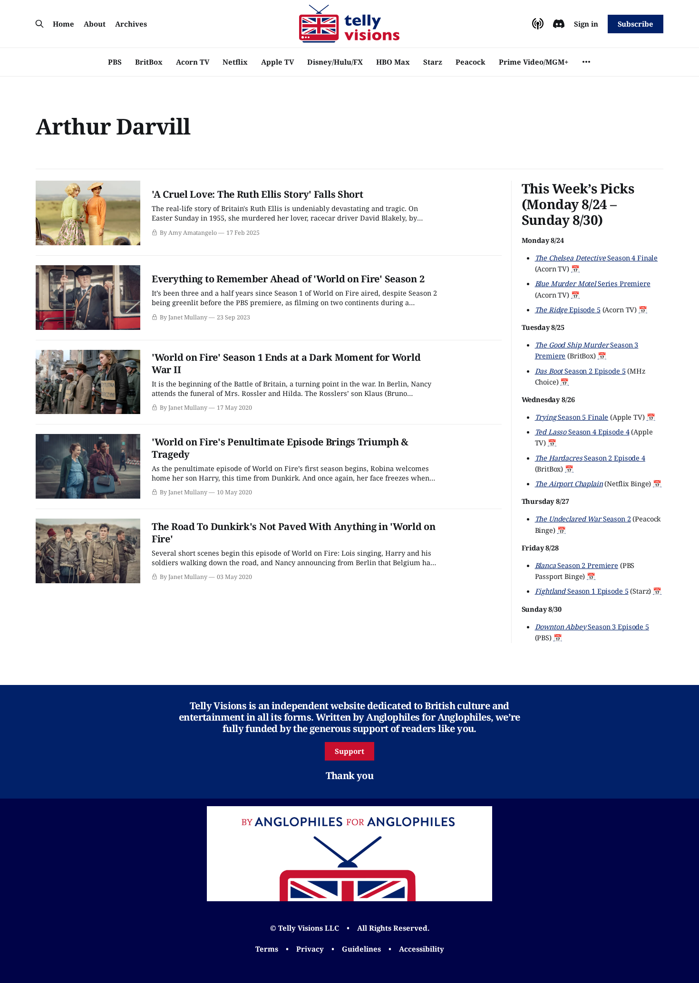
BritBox (149, 62)
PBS (115, 62)
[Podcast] (538, 23)
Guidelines (361, 949)
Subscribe (635, 24)
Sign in (586, 24)
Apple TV (277, 62)
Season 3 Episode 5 (592, 626)
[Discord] (558, 23)
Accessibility (421, 949)
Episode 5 (568, 309)
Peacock (470, 62)
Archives (131, 24)
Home (63, 24)
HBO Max (393, 62)
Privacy (310, 949)
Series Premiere (592, 283)
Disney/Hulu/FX (335, 62)
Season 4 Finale (596, 257)
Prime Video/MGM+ (533, 62)
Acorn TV (192, 62)
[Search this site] (39, 23)
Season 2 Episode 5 (580, 371)
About (95, 24)
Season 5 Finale (572, 417)
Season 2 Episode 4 (590, 458)
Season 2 (583, 518)
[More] (586, 61)
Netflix (235, 62)
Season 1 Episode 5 (582, 591)
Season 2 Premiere (577, 565)
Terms (266, 949)
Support (349, 751)
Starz (432, 62)
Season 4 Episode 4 (582, 431)
